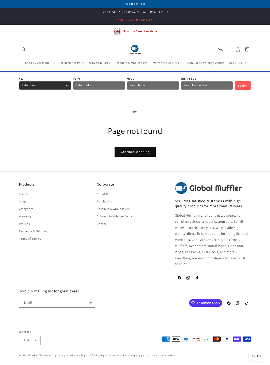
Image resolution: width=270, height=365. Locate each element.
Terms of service (117, 355)
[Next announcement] (180, 4)
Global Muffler (35, 355)
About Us (103, 194)
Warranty (25, 216)
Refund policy (96, 355)
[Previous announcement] (90, 4)
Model (131, 78)
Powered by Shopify (55, 355)
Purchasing (104, 201)
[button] (23, 49)
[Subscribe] (90, 303)
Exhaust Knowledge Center (115, 216)
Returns (24, 224)
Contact (102, 224)
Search (243, 85)
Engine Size (188, 78)
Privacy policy (77, 355)
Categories (26, 209)
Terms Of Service (30, 238)
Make (76, 78)
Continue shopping (135, 152)
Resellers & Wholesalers (113, 209)
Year (22, 78)
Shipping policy (139, 355)
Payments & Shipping (33, 231)
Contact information (163, 355)
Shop (22, 201)
